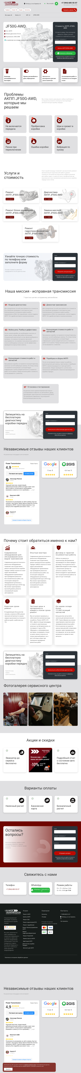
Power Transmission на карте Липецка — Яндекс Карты (21, 523)
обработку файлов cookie (30, 1064)
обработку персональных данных (65, 58)
